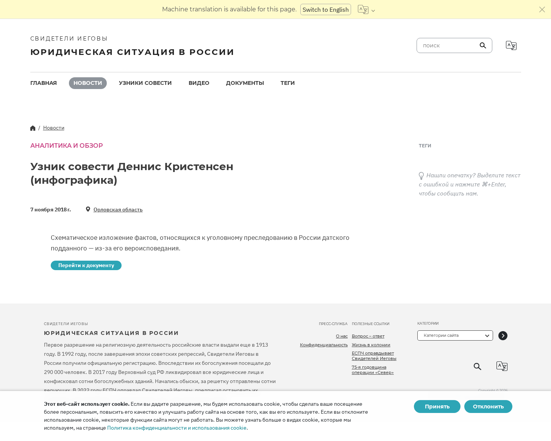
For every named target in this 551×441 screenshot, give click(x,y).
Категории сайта (441, 335)
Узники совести (145, 83)
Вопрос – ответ (368, 336)
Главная (43, 83)
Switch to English (326, 9)
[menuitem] (43, 83)
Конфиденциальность (324, 344)
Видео (199, 83)
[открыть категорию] (502, 335)
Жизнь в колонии (371, 344)
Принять (437, 406)
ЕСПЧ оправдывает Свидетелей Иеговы (374, 355)
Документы (245, 83)
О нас (342, 336)
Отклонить (488, 406)
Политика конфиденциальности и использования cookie (177, 427)
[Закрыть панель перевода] (542, 9)
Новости (87, 83)
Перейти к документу (86, 265)
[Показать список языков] (366, 9)
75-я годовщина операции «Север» (373, 369)
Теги (288, 83)
